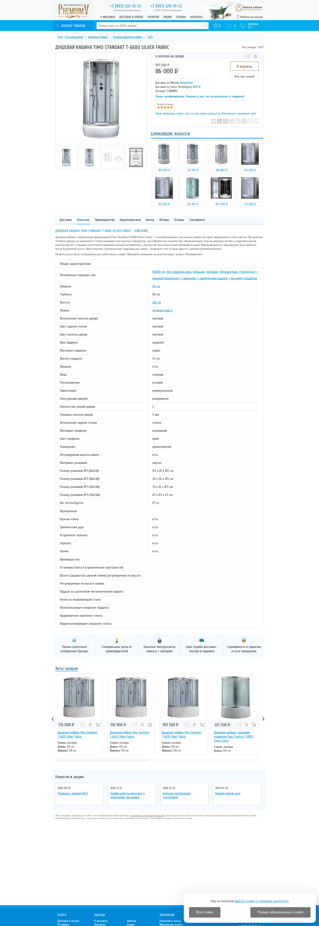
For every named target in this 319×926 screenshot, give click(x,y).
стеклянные (247, 272)
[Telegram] (256, 121)
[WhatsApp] (250, 121)
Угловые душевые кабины (127, 37)
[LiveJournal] (225, 121)
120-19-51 (125, 6)
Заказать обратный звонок (126, 10)
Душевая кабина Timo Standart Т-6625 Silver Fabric (77, 734)
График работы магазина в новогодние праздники (127, 795)
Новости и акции (69, 776)
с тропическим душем (212, 278)
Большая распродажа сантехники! (177, 795)
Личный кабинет (253, 7)
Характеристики (130, 220)
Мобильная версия (251, 17)
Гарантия (153, 17)
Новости (131, 921)
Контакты (196, 17)
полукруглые (228, 272)
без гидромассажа (178, 272)
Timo (60, 37)
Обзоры (164, 220)
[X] (219, 121)
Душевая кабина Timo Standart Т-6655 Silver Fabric (130, 734)
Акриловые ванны (170, 921)
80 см (156, 286)
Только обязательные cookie (280, 912)
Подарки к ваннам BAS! (73, 793)
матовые (212, 272)
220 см (156, 302)
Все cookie (204, 912)
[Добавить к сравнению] (248, 56)
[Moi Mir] (231, 121)
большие (199, 272)
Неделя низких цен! (227, 793)
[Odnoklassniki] (237, 121)
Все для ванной (74, 37)
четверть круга (162, 310)
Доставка (66, 220)
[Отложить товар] (255, 56)
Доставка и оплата (131, 17)
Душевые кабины (98, 37)
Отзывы (181, 17)
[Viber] (244, 121)
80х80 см (158, 272)
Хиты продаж (66, 669)
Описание (83, 220)
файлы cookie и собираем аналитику (262, 901)
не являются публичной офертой (148, 815)
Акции (167, 17)
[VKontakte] (213, 121)
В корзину (244, 66)
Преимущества (105, 220)
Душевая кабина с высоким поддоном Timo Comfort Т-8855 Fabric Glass (233, 736)
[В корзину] (97, 724)
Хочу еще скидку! (244, 76)
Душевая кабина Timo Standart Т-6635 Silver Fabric (182, 734)
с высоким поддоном (243, 278)
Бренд (150, 220)
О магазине (107, 17)
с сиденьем (188, 278)
